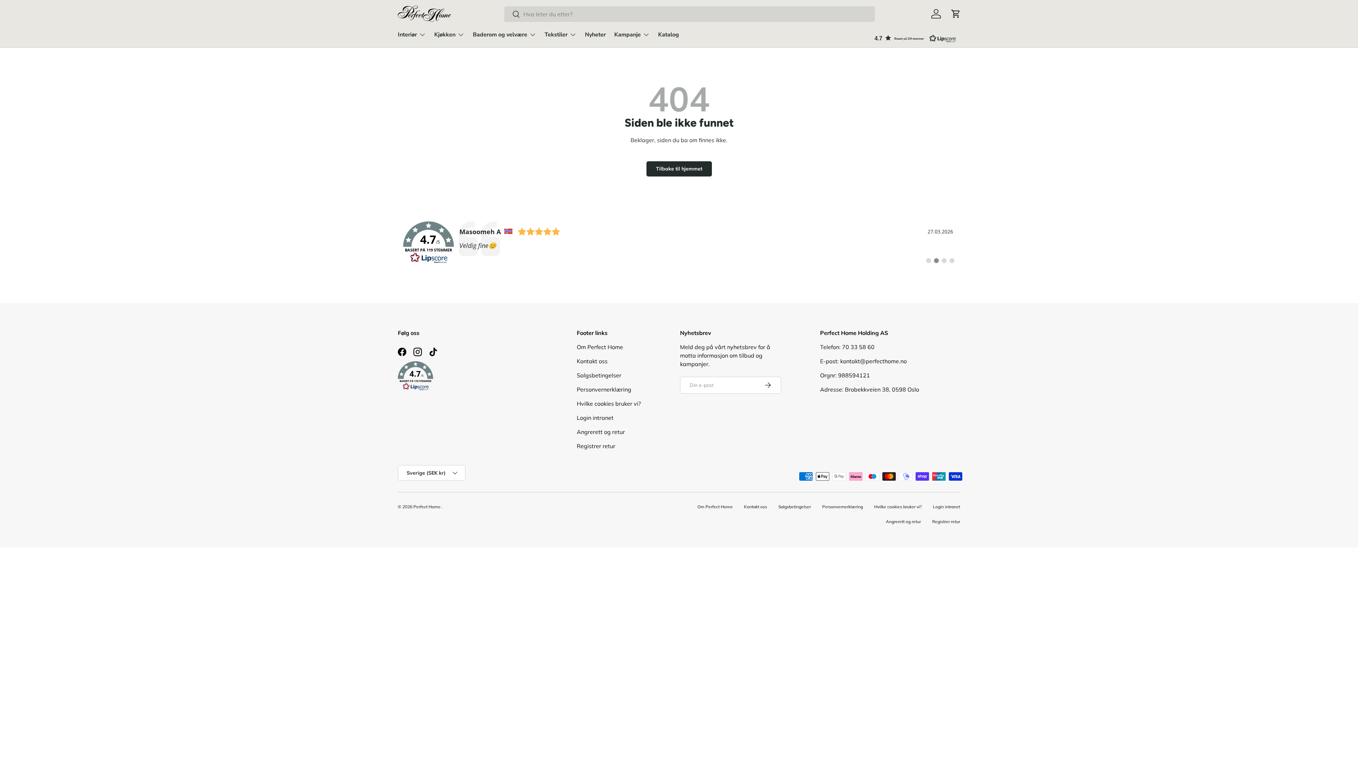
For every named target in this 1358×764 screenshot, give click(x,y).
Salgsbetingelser (599, 375)
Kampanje (627, 35)
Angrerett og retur (601, 431)
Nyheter (595, 35)
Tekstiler (556, 35)
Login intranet (595, 417)
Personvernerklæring (604, 389)
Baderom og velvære (500, 35)
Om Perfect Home (600, 347)
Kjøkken (444, 35)
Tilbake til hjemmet (679, 169)
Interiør (407, 35)
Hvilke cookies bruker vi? (609, 403)
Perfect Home (427, 506)
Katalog (668, 35)
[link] (679, 242)
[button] (956, 14)
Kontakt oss (592, 361)
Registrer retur (596, 446)
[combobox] (689, 14)
